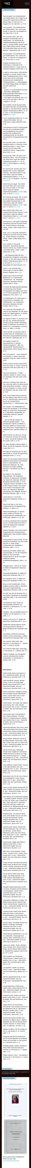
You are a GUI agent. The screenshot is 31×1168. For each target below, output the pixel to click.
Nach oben (8, 1069)
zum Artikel (12, 114)
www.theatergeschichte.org (11, 1161)
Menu (27, 3)
